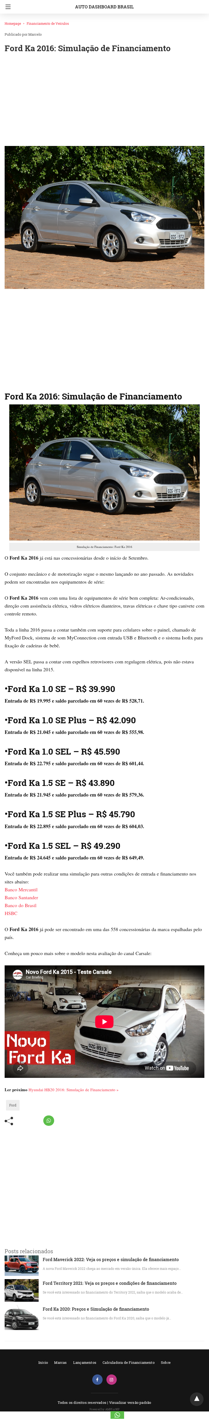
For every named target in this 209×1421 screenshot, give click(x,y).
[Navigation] (6, 7)
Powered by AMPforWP (105, 1409)
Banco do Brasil (20, 905)
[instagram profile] (111, 1380)
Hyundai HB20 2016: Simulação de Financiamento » (74, 1089)
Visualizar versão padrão (130, 1402)
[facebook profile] (97, 1380)
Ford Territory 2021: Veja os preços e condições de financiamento (110, 1283)
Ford (12, 1105)
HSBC (11, 913)
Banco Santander (21, 897)
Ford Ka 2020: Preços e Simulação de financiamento (96, 1309)
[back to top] (197, 1399)
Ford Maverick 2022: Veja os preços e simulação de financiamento (111, 1259)
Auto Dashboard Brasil (104, 7)
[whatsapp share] (48, 1120)
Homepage (13, 23)
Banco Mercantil (21, 889)
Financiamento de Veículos (48, 23)
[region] (104, 100)
